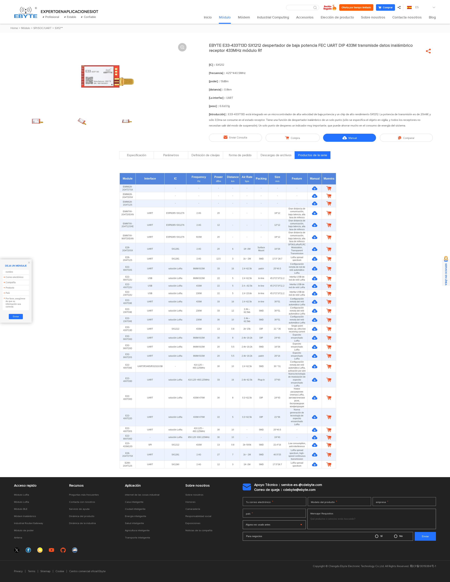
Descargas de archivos (276, 155)
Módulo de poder (24, 530)
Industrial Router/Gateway (28, 523)
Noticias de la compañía (198, 530)
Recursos (76, 485)
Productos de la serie (312, 155)
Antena (18, 538)
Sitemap (45, 571)
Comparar (406, 137)
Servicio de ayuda (79, 509)
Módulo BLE (20, 509)
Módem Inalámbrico (25, 516)
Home (14, 28)
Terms (31, 571)
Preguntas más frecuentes (84, 495)
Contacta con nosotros (82, 502)
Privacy (18, 571)
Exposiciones (192, 523)
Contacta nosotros (407, 17)
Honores (190, 502)
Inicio (208, 17)
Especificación (136, 155)
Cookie (60, 571)
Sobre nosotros (373, 17)
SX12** (59, 28)
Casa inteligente (134, 502)
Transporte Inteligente (137, 538)
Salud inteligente (134, 523)
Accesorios (305, 17)
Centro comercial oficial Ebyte (87, 571)
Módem (244, 17)
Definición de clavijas (205, 155)
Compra (292, 137)
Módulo (225, 17)
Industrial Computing (273, 17)
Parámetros (171, 155)
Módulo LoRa (21, 495)
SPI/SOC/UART (42, 28)
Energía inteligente (135, 516)
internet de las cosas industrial (142, 495)
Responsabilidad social (198, 516)
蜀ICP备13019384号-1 (423, 566)
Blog (432, 17)
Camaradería (192, 509)
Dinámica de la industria (82, 523)
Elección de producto (337, 17)
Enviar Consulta (235, 137)
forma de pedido (240, 155)
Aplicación (133, 485)
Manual (349, 137)
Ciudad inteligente (135, 509)
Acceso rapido (25, 485)
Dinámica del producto (81, 516)
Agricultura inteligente (137, 530)
